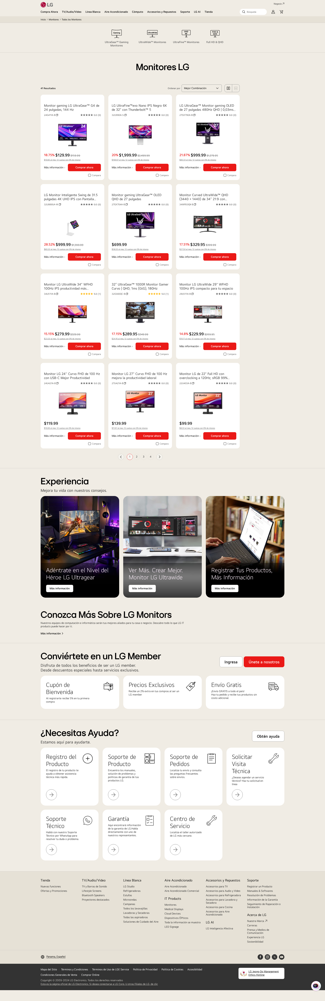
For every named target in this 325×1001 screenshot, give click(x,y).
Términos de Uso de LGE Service (110, 969)
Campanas (129, 904)
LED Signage (172, 926)
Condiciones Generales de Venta (59, 974)
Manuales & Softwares (260, 890)
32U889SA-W (52, 204)
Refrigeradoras (131, 890)
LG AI (197, 11)
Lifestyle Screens (91, 890)
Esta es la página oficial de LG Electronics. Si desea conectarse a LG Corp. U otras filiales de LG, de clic (99, 984)
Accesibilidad (194, 969)
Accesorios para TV (217, 886)
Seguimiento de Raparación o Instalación (264, 905)
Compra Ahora (49, 11)
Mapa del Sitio (49, 969)
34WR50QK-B (187, 204)
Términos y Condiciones (74, 969)
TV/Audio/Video (71, 11)
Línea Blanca (92, 11)
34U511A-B (51, 294)
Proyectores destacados (95, 899)
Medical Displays (174, 909)
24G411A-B (51, 115)
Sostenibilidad (255, 941)
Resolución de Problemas (261, 895)
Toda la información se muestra (183, 922)
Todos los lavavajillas (135, 908)
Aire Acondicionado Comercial (182, 890)
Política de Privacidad (145, 969)
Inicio (43, 19)
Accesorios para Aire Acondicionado (218, 913)
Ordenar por (174, 88)
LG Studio (129, 886)
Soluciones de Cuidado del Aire (140, 921)
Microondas (130, 899)
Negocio (278, 3)
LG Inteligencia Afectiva (219, 928)
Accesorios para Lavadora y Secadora (221, 901)
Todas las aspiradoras (135, 917)
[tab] (116, 38)
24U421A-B (51, 383)
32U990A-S (119, 115)
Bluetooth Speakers (93, 895)
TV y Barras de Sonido (94, 886)
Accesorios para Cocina (219, 907)
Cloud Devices (173, 913)
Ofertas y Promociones (54, 890)
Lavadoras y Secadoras (136, 912)
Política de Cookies (172, 969)
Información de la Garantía (262, 899)
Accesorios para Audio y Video (223, 890)
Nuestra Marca (255, 921)
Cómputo (137, 11)
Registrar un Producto (259, 886)
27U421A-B (119, 383)
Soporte (185, 11)
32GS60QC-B (120, 294)
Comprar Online (90, 974)
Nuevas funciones (51, 886)
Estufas (127, 895)
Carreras (252, 925)
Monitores (54, 19)
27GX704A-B (120, 204)
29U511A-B (186, 294)
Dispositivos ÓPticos (176, 918)
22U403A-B (186, 383)
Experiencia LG (255, 937)
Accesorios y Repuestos (161, 11)
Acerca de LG (256, 915)
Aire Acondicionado (116, 11)
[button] (253, 12)
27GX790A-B (187, 115)
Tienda (209, 11)
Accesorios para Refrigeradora (223, 895)
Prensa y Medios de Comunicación (258, 931)
